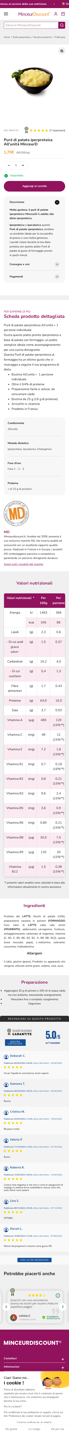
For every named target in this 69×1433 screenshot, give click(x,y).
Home (7, 37)
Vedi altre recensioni (34, 1260)
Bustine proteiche (43, 37)
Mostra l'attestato (15, 1042)
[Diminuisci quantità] (9, 165)
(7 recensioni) (57, 130)
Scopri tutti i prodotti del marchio (23, 564)
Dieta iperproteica (22, 37)
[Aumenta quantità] (23, 165)
